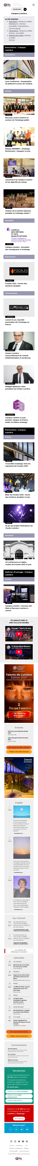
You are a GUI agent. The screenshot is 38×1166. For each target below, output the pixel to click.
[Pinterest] (11, 1141)
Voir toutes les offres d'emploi (19, 747)
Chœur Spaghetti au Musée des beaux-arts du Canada (21, 1022)
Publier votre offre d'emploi (19, 752)
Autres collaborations (14, 1100)
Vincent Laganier (12, 1048)
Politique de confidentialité (16, 1148)
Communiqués (14, 28)
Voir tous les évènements (19, 1032)
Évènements (23, 26)
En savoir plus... (18, 833)
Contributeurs (19, 1145)
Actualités (13, 26)
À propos (12, 1145)
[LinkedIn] (16, 1129)
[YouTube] (27, 1129)
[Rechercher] (25, 9)
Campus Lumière (20, 21)
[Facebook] (11, 1129)
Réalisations (13, 24)
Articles (22, 24)
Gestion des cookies (24, 1151)
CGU (26, 1145)
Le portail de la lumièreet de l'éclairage (18, 5)
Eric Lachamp (11, 1054)
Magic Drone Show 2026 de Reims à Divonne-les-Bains (21, 976)
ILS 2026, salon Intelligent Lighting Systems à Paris (19, 1000)
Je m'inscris (19, 1118)
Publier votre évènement (19, 1036)
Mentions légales (14, 1151)
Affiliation (26, 1148)
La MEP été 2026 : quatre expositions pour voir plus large (21, 988)
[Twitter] (22, 1129)
